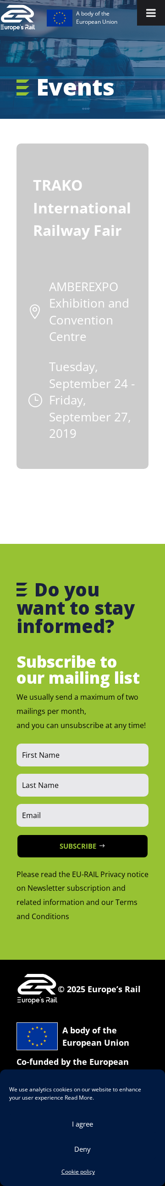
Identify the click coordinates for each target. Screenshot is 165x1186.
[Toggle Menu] (151, 13)
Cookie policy (78, 1171)
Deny (82, 1149)
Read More (79, 1097)
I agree (82, 1123)
